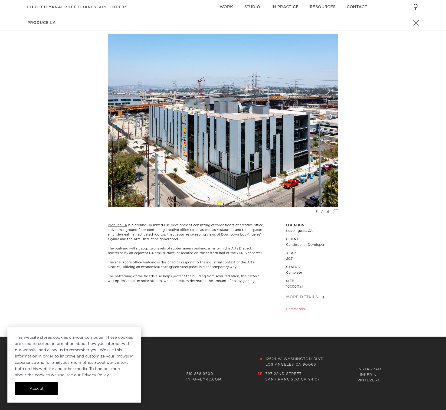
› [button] (331, 115)
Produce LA (117, 225)
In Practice (285, 7)
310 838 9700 (199, 374)
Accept (37, 388)
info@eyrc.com (203, 379)
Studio (252, 7)
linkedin (367, 375)
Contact (357, 7)
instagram (369, 369)
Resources (323, 7)
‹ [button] (115, 115)
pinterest (368, 380)
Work (226, 7)
